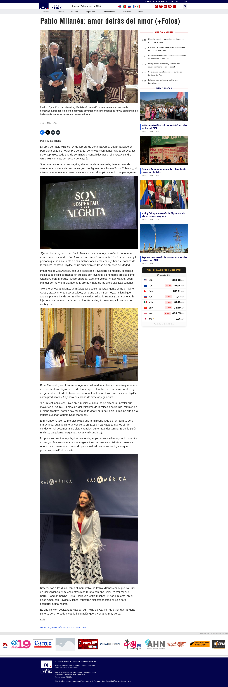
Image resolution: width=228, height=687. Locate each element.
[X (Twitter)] (47, 132)
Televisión (126, 12)
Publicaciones (109, 12)
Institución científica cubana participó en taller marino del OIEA (164, 127)
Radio (140, 12)
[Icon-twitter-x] (161, 6)
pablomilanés (80, 627)
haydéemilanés (55, 627)
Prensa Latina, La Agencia (156, 1)
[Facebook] (156, 6)
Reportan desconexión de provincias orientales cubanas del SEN (164, 259)
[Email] (58, 132)
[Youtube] (165, 6)
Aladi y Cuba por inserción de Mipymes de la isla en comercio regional (163, 215)
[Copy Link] (53, 132)
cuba (43, 627)
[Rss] (174, 6)
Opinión (60, 12)
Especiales (90, 12)
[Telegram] (170, 6)
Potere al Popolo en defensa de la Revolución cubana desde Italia (163, 171)
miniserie (68, 627)
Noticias (45, 12)
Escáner (74, 12)
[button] (185, 6)
